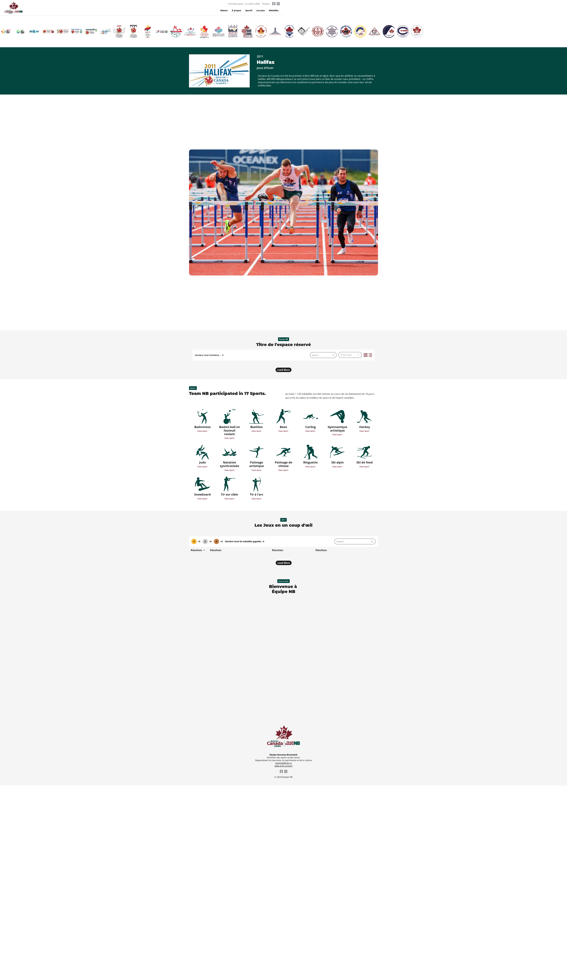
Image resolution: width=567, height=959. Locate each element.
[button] (249, 10)
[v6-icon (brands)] (278, 3)
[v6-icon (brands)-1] (274, 3)
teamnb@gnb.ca (283, 763)
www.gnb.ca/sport (283, 765)
